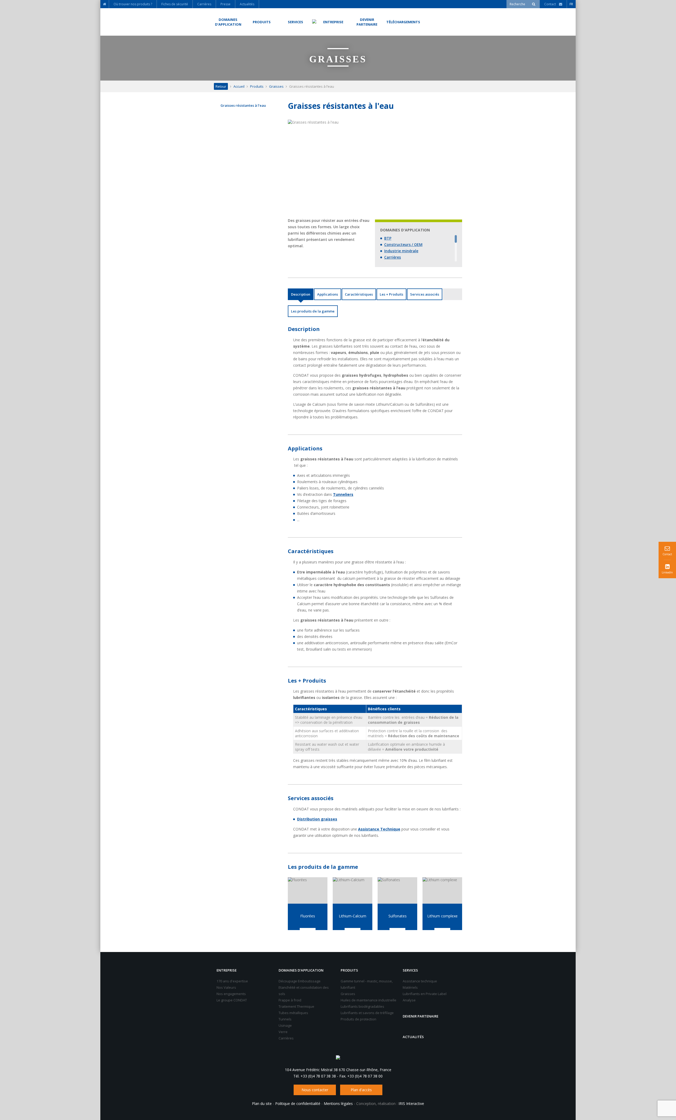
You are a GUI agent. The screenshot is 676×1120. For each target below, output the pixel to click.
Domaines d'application (301, 970)
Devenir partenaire (420, 1016)
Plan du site (262, 1103)
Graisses (276, 86)
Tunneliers (343, 494)
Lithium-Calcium (352, 915)
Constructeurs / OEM (403, 244)
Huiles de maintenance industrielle (368, 1000)
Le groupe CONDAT (232, 1000)
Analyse (409, 1000)
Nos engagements (231, 993)
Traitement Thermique (296, 1006)
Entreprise (227, 970)
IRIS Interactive (411, 1103)
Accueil (239, 86)
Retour (220, 86)
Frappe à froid (290, 1000)
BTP (387, 238)
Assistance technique (420, 981)
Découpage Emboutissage (300, 981)
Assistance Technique (379, 829)
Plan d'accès (361, 1089)
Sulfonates (397, 915)
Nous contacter (315, 1089)
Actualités (413, 1036)
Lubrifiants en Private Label (425, 993)
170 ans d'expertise (232, 981)
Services (410, 970)
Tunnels (285, 1019)
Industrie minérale (401, 250)
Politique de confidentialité (297, 1103)
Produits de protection (358, 1019)
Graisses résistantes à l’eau (243, 105)
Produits (257, 86)
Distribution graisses (317, 819)
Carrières (392, 257)
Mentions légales (338, 1103)
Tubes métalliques (293, 1012)
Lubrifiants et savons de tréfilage (367, 1012)
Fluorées (307, 915)
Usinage (285, 1025)
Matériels (410, 987)
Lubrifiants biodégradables (362, 1006)
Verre (283, 1031)
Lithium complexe (442, 915)
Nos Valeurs (226, 987)
